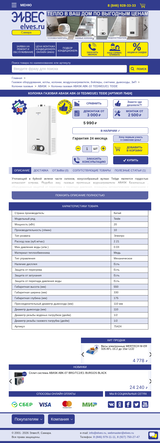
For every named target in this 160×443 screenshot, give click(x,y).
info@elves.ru (97, 432)
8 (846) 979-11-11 (104, 437)
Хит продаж (116, 340)
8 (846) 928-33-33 (122, 5)
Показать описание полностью (80, 195)
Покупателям (26, 419)
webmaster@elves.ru (121, 432)
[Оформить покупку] (142, 5)
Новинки (80, 367)
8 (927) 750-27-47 (128, 437)
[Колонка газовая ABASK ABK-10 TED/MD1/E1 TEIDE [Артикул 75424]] (42, 129)
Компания (60, 419)
